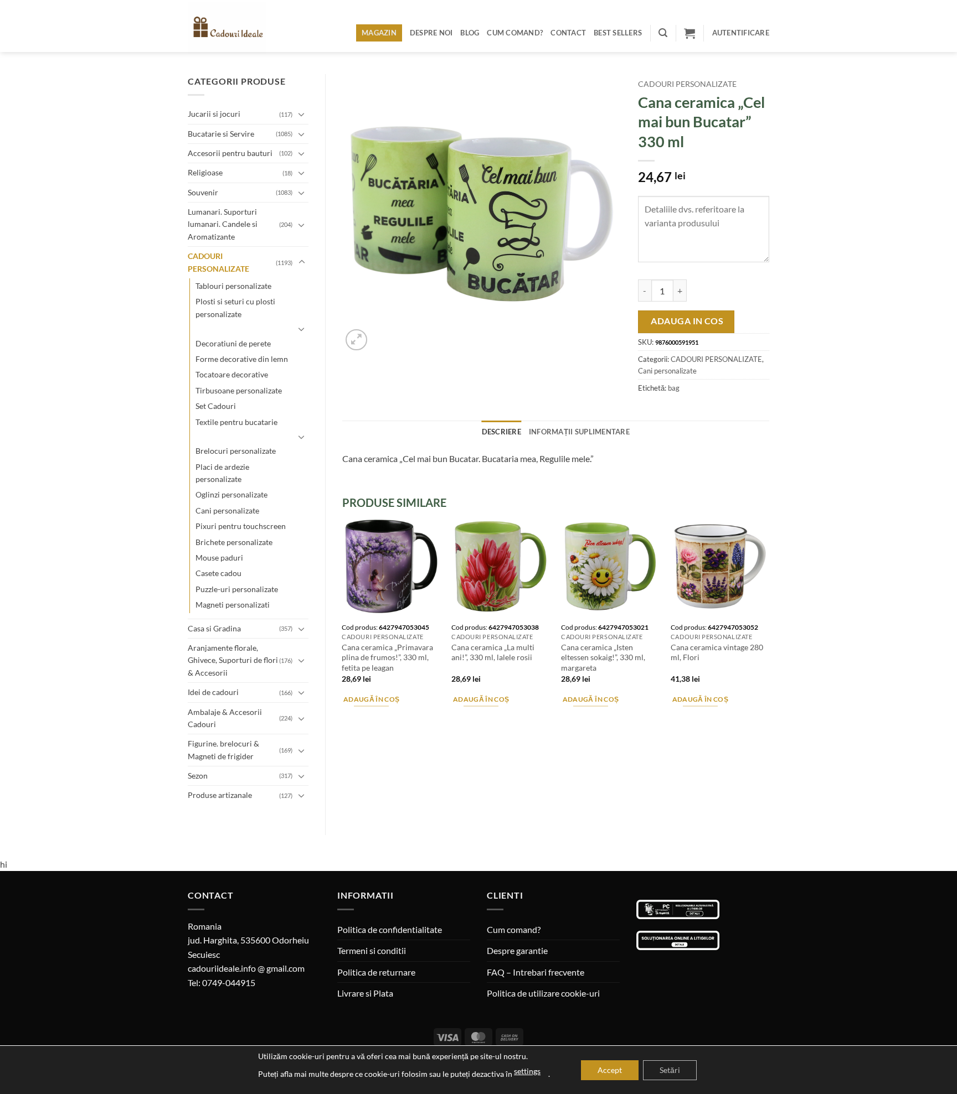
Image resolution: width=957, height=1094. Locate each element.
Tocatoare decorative (231, 374)
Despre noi (431, 32)
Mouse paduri (219, 557)
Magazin (379, 32)
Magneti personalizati (232, 604)
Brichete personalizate (233, 542)
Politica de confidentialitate (389, 929)
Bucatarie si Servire (221, 133)
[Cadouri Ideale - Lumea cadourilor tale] (234, 28)
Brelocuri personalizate (235, 450)
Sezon (198, 775)
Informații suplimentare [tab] (579, 431)
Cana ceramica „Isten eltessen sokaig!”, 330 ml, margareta (603, 657)
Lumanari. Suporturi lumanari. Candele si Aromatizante (223, 224)
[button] (662, 33)
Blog (469, 32)
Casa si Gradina (214, 628)
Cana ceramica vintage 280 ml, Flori (717, 652)
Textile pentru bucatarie (236, 422)
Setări (670, 1070)
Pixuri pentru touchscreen (240, 526)
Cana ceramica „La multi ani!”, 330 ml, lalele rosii (492, 652)
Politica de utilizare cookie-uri (543, 993)
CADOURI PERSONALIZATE (218, 262)
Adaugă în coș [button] (371, 699)
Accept (610, 1070)
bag (674, 387)
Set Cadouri (215, 406)
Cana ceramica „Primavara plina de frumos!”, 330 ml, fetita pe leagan (387, 657)
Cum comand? (515, 32)
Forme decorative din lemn (241, 359)
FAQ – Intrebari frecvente (535, 972)
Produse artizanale (220, 795)
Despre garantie (517, 950)
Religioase (205, 172)
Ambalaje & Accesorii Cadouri (225, 718)
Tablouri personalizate (233, 286)
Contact (568, 32)
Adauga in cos (687, 321)
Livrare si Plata (365, 993)
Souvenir (203, 192)
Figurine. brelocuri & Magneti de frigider (223, 749)
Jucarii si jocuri (214, 113)
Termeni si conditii (371, 950)
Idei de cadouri (213, 692)
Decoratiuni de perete (233, 343)
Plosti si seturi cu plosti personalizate (235, 307)
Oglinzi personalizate (231, 494)
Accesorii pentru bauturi (230, 153)
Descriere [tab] (501, 431)
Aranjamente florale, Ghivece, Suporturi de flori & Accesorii (233, 660)
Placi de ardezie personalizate (222, 473)
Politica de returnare (376, 972)
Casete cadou (218, 573)
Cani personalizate (227, 510)
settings (527, 1071)
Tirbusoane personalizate (238, 390)
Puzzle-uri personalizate (236, 589)
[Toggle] (301, 114)
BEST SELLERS (618, 32)
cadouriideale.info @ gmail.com (246, 968)
